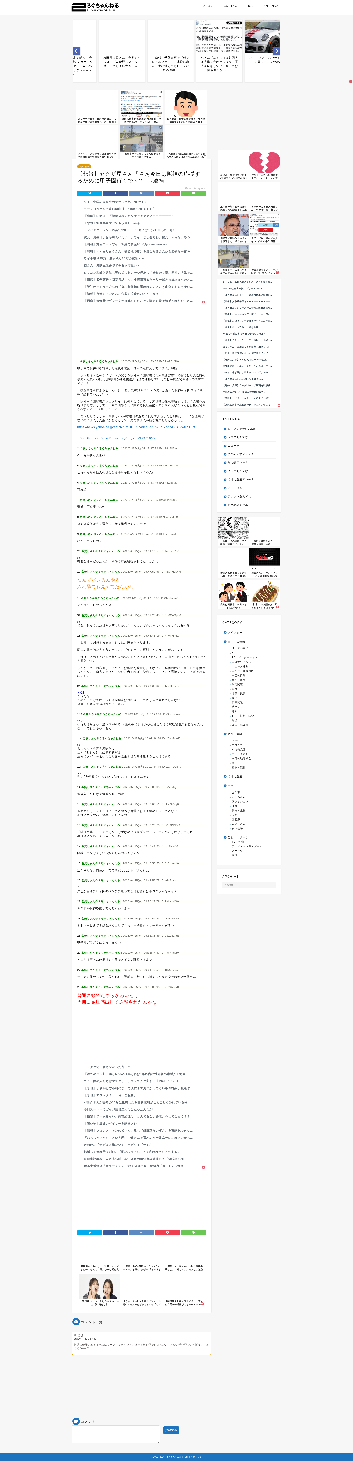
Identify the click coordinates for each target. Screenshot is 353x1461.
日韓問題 (237, 702)
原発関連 (237, 684)
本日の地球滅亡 (241, 758)
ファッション (240, 801)
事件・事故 (239, 680)
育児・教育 (239, 824)
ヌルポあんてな (238, 471)
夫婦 (234, 815)
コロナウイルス (241, 662)
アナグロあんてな (239, 496)
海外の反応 (235, 776)
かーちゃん (239, 797)
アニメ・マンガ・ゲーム (247, 846)
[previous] (76, 51)
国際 (234, 689)
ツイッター (235, 632)
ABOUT (209, 6)
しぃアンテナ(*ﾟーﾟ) (241, 428)
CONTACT (231, 6)
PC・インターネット (245, 657)
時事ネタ (237, 706)
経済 (234, 720)
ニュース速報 (236, 641)
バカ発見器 (239, 749)
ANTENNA (271, 6)
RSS (251, 6)
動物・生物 (239, 810)
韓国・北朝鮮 (240, 725)
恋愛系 (236, 819)
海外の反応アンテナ (241, 479)
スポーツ (237, 850)
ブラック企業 (240, 754)
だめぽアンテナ (238, 462)
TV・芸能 (238, 841)
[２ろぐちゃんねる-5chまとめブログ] (95, 12)
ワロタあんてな (238, 437)
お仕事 (236, 792)
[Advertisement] (141, 330)
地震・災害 (239, 693)
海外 (234, 711)
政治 (234, 698)
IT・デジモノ (240, 648)
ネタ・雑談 (84, 166)
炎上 (234, 763)
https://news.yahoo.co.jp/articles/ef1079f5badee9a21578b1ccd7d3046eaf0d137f (136, 427)
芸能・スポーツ (238, 837)
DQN (235, 740)
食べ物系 (237, 828)
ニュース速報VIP (242, 671)
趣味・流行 (239, 767)
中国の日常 (239, 675)
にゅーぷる (235, 487)
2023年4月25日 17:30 (85, 1339)
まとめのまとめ (238, 504)
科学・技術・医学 (243, 715)
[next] (276, 51)
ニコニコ (237, 745)
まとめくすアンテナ (241, 454)
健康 (234, 806)
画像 (234, 855)
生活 (230, 785)
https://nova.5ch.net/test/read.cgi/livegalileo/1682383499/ (120, 438)
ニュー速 (233, 445)
